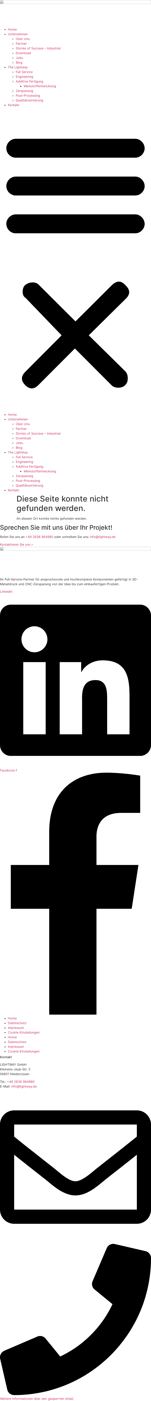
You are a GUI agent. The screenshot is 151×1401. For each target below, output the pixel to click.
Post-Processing (28, 95)
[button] (75, 259)
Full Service (24, 72)
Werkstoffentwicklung (40, 86)
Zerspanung (24, 91)
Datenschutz (17, 1023)
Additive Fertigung (29, 81)
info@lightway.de (102, 537)
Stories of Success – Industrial (38, 48)
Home (12, 29)
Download (23, 53)
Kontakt (13, 105)
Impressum (16, 1028)
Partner (21, 43)
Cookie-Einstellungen (24, 1032)
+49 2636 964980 (39, 537)
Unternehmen (18, 34)
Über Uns (23, 39)
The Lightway (18, 67)
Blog (19, 62)
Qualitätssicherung (29, 100)
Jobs (19, 58)
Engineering (24, 77)
